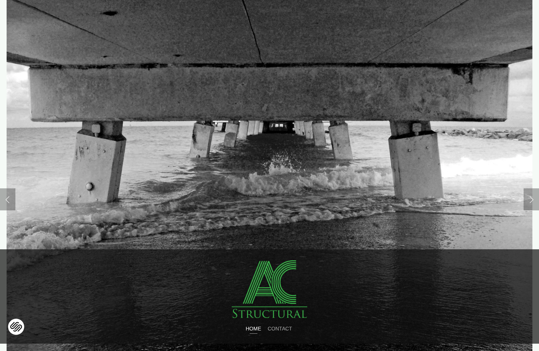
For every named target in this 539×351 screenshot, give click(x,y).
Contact (280, 329)
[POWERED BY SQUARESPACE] (16, 322)
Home (253, 329)
